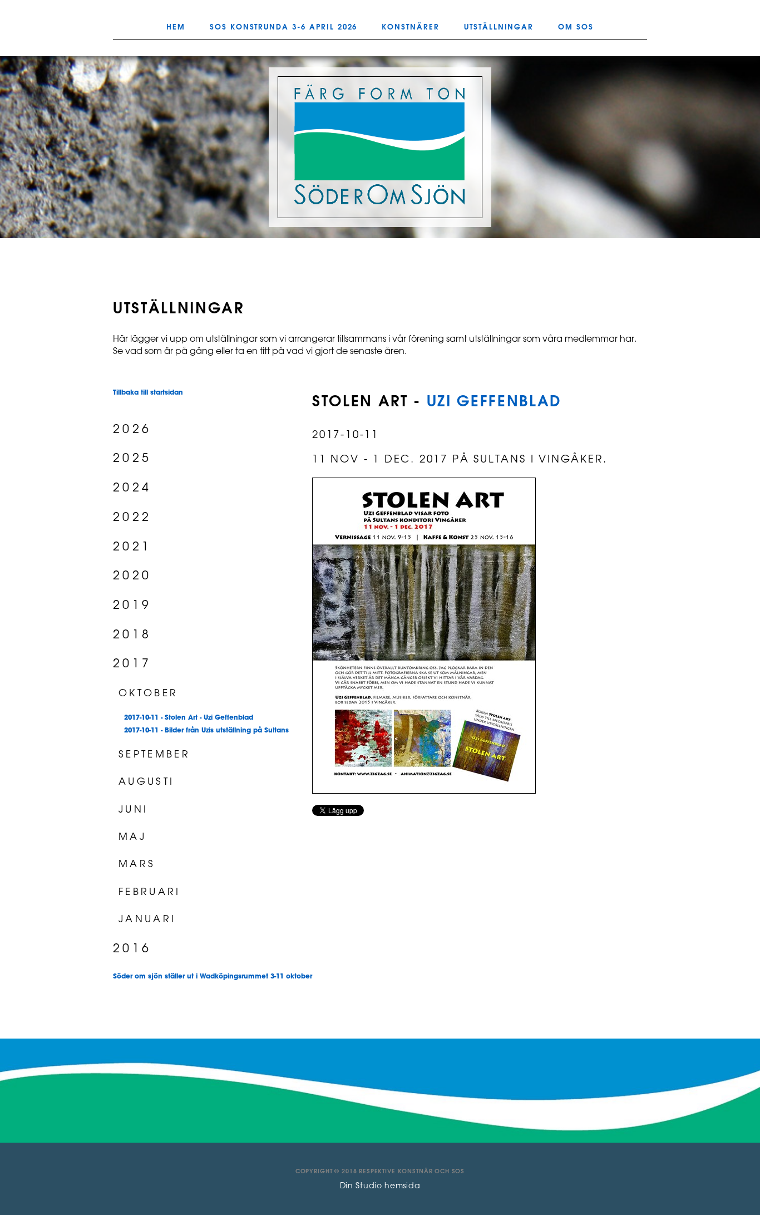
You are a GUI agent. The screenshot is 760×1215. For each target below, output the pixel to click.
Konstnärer (411, 27)
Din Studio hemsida (380, 1186)
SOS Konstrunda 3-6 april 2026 (284, 27)
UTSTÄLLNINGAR (499, 27)
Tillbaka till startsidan (148, 393)
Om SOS (576, 27)
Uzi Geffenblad (494, 402)
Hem (175, 27)
